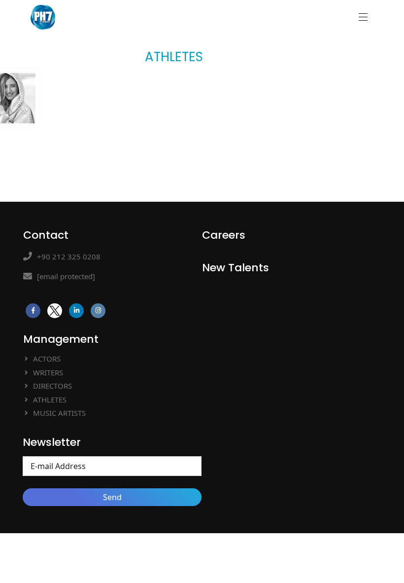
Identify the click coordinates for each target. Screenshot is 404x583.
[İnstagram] (98, 310)
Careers (223, 235)
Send (112, 497)
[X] (54, 310)
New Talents (235, 267)
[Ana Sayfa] (43, 15)
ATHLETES (50, 399)
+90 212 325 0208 (69, 256)
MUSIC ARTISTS (59, 413)
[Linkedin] (76, 310)
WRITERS (48, 372)
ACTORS (47, 359)
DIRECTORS (52, 386)
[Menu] (361, 17)
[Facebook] (33, 310)
